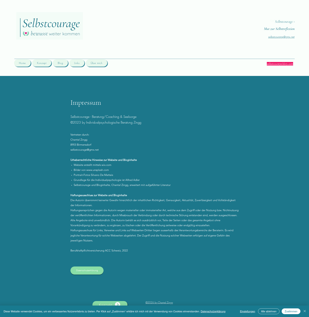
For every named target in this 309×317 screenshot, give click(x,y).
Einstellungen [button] (247, 311)
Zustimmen (291, 311)
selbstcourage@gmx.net (84, 149)
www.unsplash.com (97, 170)
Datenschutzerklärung (213, 311)
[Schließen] (305, 311)
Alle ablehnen (268, 311)
